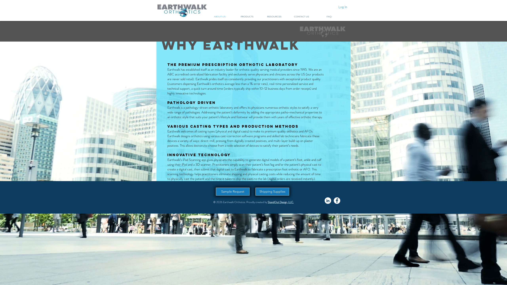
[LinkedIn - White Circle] (328, 200)
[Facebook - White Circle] (337, 200)
